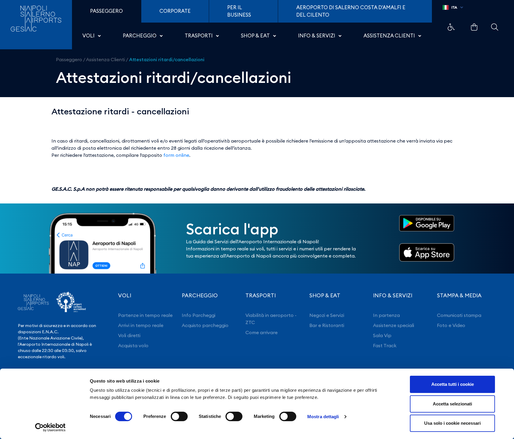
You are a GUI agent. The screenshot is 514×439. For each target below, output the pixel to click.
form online (176, 155)
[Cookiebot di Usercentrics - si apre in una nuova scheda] (50, 427)
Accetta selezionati (452, 403)
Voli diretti (129, 335)
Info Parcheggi (198, 315)
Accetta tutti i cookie (452, 384)
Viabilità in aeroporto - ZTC (271, 318)
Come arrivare (261, 332)
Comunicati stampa (459, 315)
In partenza (386, 315)
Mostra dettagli (323, 416)
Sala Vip (382, 335)
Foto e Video (451, 325)
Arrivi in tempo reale (140, 325)
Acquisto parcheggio (205, 325)
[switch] (179, 416)
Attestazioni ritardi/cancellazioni (166, 59)
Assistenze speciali (393, 325)
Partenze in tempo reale (145, 315)
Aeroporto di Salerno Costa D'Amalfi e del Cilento (350, 11)
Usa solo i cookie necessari (452, 423)
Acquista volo (133, 345)
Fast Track (385, 345)
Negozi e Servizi (326, 315)
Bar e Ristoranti (326, 325)
